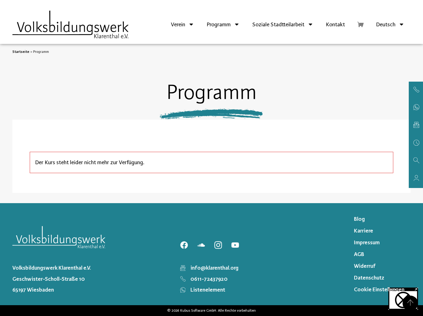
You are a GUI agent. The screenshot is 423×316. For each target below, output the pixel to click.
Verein (178, 24)
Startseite (20, 51)
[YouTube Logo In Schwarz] (235, 245)
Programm (219, 24)
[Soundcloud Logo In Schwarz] (201, 245)
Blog (359, 219)
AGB (359, 254)
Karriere (363, 230)
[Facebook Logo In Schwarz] (184, 245)
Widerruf (365, 266)
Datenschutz (369, 277)
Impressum (367, 242)
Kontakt (335, 24)
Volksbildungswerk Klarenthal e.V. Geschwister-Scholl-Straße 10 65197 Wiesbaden (51, 278)
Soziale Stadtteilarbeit (278, 24)
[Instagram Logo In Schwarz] (218, 245)
